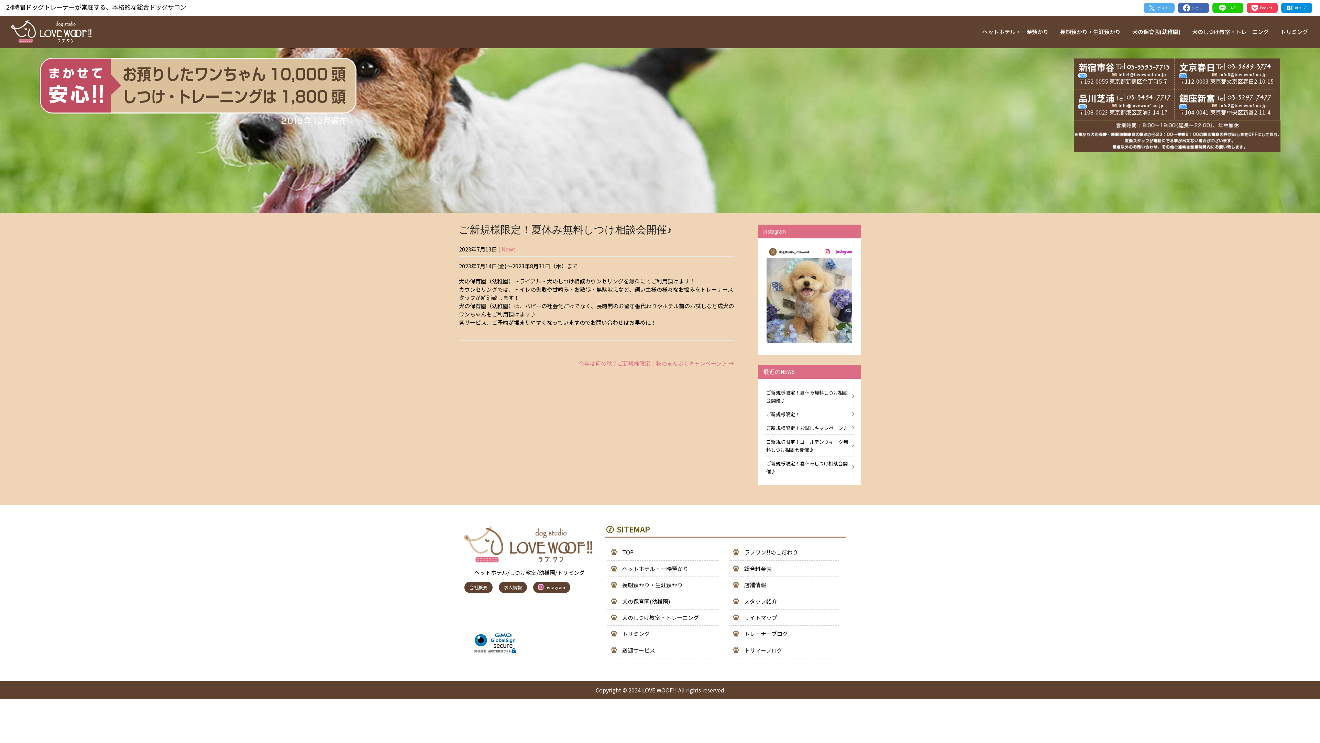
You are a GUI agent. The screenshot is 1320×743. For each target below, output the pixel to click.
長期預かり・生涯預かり (1090, 32)
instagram (554, 587)
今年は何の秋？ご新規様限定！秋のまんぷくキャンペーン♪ (656, 363)
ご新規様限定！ (783, 414)
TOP (628, 552)
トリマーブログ (763, 650)
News (509, 249)
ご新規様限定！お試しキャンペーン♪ (807, 427)
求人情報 (513, 587)
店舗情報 (755, 585)
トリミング (1294, 32)
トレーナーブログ (766, 633)
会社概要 (478, 587)
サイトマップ (760, 617)
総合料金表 (758, 568)
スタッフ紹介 (760, 601)
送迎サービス (638, 650)
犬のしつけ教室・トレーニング (1230, 32)
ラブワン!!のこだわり (771, 552)
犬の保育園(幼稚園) (1156, 32)
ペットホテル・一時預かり (1015, 32)
